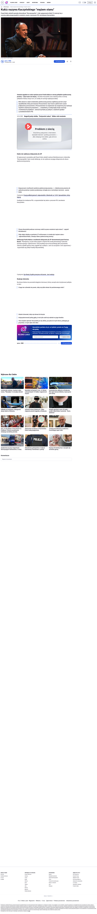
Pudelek (2, 879)
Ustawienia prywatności (72, 900)
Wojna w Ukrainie (52, 882)
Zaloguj (90, 2)
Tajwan (26, 884)
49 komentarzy (60, 61)
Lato (50, 884)
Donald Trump (76, 876)
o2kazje (22, 2)
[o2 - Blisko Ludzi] (7, 2)
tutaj (29, 910)
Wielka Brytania (28, 891)
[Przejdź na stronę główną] (2, 3)
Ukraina (26, 876)
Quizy (28, 2)
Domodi (2, 874)
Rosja (26, 879)
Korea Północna (28, 874)
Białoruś (26, 889)
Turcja (26, 877)
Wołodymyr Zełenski (77, 884)
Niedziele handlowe (53, 876)
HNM (9, 61)
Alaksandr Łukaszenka (77, 881)
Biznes (49, 2)
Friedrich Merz (76, 886)
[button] (84, 2)
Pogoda (42, 2)
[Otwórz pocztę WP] (80, 2)
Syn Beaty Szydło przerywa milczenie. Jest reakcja (39, 274)
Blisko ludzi (13, 2)
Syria (26, 882)
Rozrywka (35, 2)
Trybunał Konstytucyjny (54, 881)
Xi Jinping (75, 882)
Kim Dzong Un (76, 874)
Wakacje (50, 886)
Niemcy (26, 887)
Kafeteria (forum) (4, 876)
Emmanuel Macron (77, 879)
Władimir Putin (76, 877)
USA (25, 886)
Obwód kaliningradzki (53, 877)
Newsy (50, 874)
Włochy (26, 881)
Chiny (50, 879)
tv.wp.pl (2, 877)
